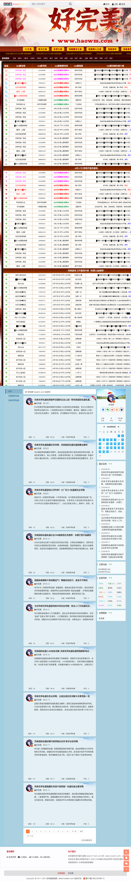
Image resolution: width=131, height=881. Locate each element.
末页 (81, 831)
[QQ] (103, 409)
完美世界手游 (121, 588)
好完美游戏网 (52, 878)
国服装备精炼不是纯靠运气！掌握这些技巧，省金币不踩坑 (61, 580)
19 (108, 447)
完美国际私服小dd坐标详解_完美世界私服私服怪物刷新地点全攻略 (64, 651)
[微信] (107, 409)
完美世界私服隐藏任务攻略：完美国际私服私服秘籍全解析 (61, 444)
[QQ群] (121, 409)
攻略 (102, 592)
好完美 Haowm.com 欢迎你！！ (41, 392)
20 (111, 447)
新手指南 (121, 601)
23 (123, 447)
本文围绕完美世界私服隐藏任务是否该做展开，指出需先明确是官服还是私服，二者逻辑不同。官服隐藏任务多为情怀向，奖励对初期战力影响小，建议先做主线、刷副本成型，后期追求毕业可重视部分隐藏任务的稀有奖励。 (63, 797)
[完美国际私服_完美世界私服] (14, 4)
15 (119, 443)
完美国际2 (112, 597)
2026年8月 (111, 427)
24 (100, 451)
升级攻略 (112, 601)
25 (104, 451)
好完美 (38, 403)
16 (123, 443)
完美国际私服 (13, 396)
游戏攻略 (112, 588)
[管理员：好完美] (111, 398)
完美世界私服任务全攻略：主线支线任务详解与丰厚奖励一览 (62, 696)
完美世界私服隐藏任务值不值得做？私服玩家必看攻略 (59, 786)
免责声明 (12, 857)
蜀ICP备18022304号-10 (94, 878)
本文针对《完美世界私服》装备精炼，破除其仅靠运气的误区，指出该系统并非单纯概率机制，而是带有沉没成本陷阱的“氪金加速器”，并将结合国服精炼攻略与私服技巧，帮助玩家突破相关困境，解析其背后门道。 (63, 590)
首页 (107, 4)
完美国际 (102, 584)
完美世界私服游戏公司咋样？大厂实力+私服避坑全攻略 (59, 490)
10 (67, 831)
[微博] (112, 409)
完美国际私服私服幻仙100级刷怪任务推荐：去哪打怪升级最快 (62, 535)
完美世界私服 (13, 400)
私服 (111, 584)
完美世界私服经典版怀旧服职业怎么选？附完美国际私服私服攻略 (64, 399)
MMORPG (102, 605)
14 (115, 443)
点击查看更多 (86, 840)
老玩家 (102, 601)
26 (108, 451)
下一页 (74, 831)
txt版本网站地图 (48, 857)
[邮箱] (117, 409)
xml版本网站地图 (27, 857)
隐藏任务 (121, 592)
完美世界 (121, 584)
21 (115, 447)
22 (119, 447)
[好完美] (29, 401)
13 (111, 443)
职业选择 (102, 597)
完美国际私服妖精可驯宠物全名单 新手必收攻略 (56, 741)
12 (108, 443)
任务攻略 (112, 605)
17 (100, 447)
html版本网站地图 (38, 857)
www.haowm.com (66, 878)
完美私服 (121, 605)
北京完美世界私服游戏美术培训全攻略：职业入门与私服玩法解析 (64, 606)
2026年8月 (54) (104, 569)
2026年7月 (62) (104, 572)
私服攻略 (102, 588)
